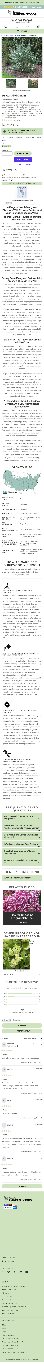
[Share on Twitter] (11, 180)
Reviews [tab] (6, 1020)
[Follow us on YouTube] (26, 1272)
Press (4, 1332)
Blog (4, 1325)
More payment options (23, 164)
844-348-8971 (10, 1262)
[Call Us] (6, 26)
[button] (22, 120)
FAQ (4, 1328)
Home (3, 35)
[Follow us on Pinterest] (21, 1272)
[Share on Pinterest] (14, 180)
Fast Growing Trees (11, 1349)
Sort (25, 1038)
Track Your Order (10, 1290)
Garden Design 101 (11, 1345)
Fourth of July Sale (13, 35)
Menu (23, 31)
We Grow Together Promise (15, 1286)
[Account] (28, 26)
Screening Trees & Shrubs (14, 1352)
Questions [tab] (16, 1020)
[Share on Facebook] (9, 180)
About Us (6, 1293)
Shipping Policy (9, 1303)
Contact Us (7, 1300)
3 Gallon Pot (6, 146)
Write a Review (26, 1031)
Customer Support (11, 1338)
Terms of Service (10, 1310)
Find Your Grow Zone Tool (14, 1342)
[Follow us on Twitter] (8, 1272)
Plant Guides (8, 1335)
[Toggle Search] (17, 26)
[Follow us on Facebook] (3, 1272)
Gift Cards (7, 1296)
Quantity (5, 150)
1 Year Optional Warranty (14, 1307)
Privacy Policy (9, 1313)
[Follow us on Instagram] (15, 1272)
